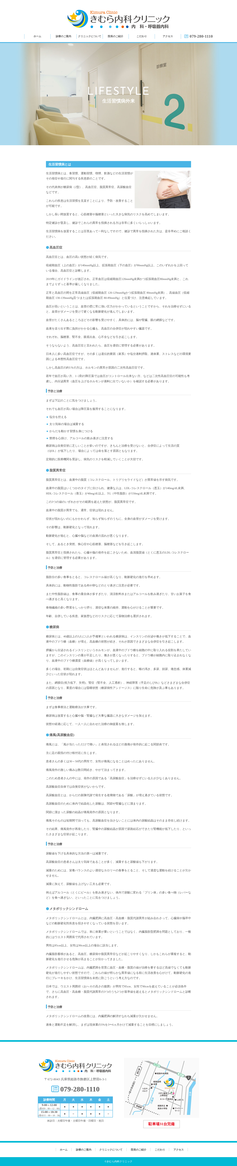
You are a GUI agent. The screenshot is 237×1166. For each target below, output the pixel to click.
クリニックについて (89, 36)
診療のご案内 (63, 36)
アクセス (168, 36)
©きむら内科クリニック (118, 1161)
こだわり (142, 36)
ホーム (37, 36)
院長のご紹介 (115, 36)
